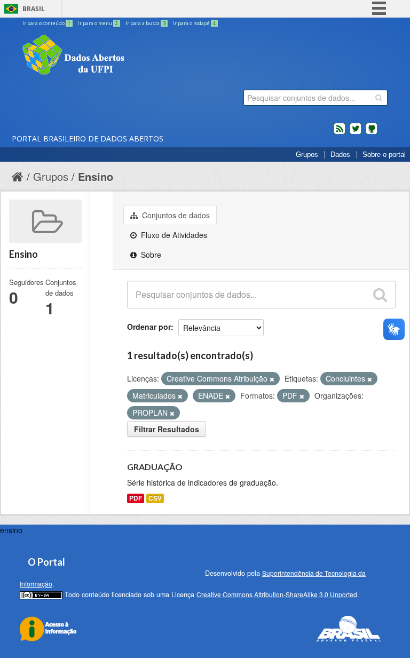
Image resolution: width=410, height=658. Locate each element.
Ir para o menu (98, 23)
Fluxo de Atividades (173, 234)
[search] (378, 97)
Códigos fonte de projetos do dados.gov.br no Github (371, 132)
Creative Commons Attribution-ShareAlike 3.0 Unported (276, 594)
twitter (355, 132)
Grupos (307, 154)
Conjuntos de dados (175, 215)
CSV (155, 498)
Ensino (95, 176)
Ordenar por (149, 326)
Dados (340, 154)
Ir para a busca (145, 23)
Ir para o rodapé (194, 23)
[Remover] (272, 379)
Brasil (33, 8)
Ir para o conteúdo (46, 23)
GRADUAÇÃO (155, 467)
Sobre (150, 254)
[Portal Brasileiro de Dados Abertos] (137, 56)
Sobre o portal (384, 154)
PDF (135, 498)
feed (339, 132)
